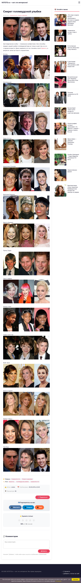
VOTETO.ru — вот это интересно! (15, 2)
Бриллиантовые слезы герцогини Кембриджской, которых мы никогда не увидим (73, 189)
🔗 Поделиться (42, 497)
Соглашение (58, 581)
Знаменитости (13, 15)
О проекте (66, 571)
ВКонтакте (15, 507)
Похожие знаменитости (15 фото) (73, 94)
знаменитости (35, 481)
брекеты (44, 48)
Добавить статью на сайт (71, 573)
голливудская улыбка (22, 481)
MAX (39, 507)
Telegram (28, 507)
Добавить (44, 551)
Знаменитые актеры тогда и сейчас (72, 32)
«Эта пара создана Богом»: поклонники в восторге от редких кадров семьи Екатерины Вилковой (73, 20)
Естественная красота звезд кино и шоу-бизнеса (73, 47)
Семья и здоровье (22, 15)
